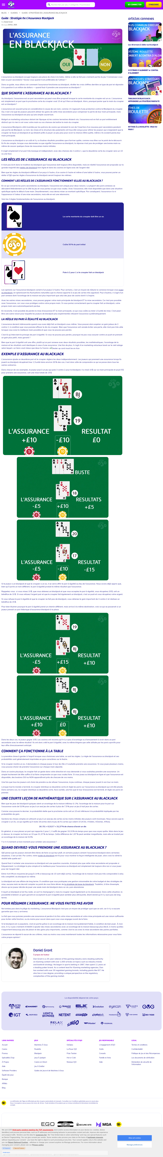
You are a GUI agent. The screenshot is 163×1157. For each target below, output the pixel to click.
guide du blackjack (46, 855)
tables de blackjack (28, 167)
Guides (14, 12)
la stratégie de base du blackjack (79, 884)
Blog (4, 12)
